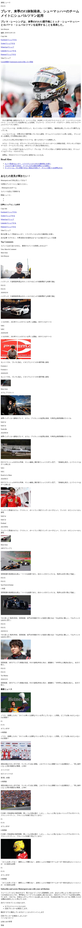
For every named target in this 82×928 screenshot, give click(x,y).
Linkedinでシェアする (8, 51)
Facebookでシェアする (9, 40)
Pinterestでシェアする (8, 54)
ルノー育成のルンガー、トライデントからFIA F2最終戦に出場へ (28, 164)
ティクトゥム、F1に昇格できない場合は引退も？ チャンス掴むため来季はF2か (34, 168)
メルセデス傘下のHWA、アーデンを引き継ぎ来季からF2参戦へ (27, 166)
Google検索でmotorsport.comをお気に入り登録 (17, 62)
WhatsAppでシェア (7, 47)
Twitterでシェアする (8, 43)
